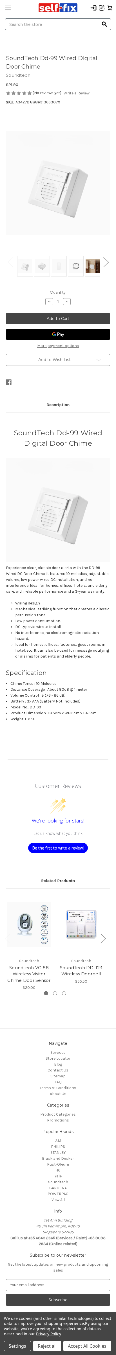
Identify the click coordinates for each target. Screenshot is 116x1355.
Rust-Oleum (58, 1164)
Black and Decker (58, 1158)
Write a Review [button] (77, 93)
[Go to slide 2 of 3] (55, 993)
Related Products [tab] (58, 880)
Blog (58, 1064)
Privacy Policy (48, 1333)
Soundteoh (58, 1182)
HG (58, 1170)
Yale (58, 1176)
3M (58, 1140)
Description (58, 404)
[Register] (101, 8)
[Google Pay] (58, 334)
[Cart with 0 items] (109, 8)
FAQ (58, 1082)
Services (58, 1052)
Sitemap (58, 1076)
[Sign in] (93, 8)
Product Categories (58, 1114)
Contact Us (58, 1070)
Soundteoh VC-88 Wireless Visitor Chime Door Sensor (28, 974)
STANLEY (58, 1152)
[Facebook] (9, 382)
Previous (10, 262)
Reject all (47, 1346)
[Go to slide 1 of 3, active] (46, 993)
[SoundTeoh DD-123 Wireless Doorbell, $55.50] (81, 924)
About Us (58, 1093)
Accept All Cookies (87, 1346)
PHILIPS (58, 1146)
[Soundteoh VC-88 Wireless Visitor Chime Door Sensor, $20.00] (29, 924)
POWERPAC (58, 1193)
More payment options (58, 345)
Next (105, 262)
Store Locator (58, 1058)
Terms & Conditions (58, 1088)
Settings (17, 1346)
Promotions (58, 1120)
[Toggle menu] (7, 7)
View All (58, 1199)
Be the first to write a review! (58, 848)
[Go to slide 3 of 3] (64, 993)
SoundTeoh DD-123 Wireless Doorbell (81, 971)
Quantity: (58, 292)
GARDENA (58, 1188)
